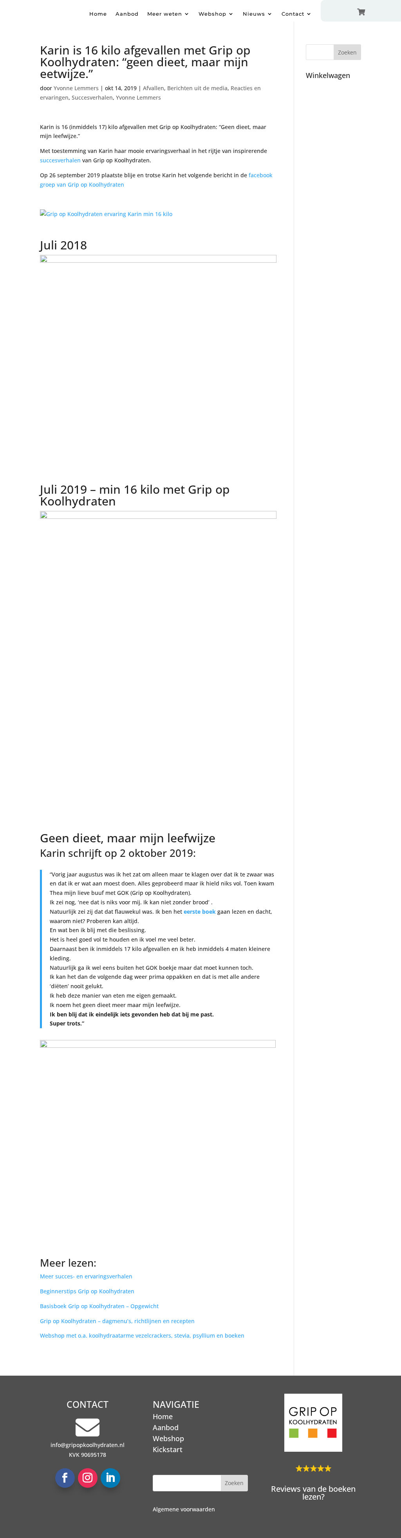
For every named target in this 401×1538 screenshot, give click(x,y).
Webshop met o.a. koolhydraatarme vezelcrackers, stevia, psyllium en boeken (142, 1335)
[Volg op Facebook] (65, 1478)
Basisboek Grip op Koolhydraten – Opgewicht (99, 1306)
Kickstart (167, 1449)
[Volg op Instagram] (88, 1478)
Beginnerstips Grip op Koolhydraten (87, 1291)
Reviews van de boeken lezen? (313, 1492)
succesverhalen (60, 160)
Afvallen (153, 88)
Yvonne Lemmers (76, 88)
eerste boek (200, 911)
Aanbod (127, 14)
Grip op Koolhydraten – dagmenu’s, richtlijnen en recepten (117, 1321)
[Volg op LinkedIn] (110, 1478)
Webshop (212, 14)
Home (98, 14)
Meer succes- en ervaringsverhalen (86, 1276)
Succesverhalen (92, 97)
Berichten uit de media (197, 88)
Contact (293, 14)
